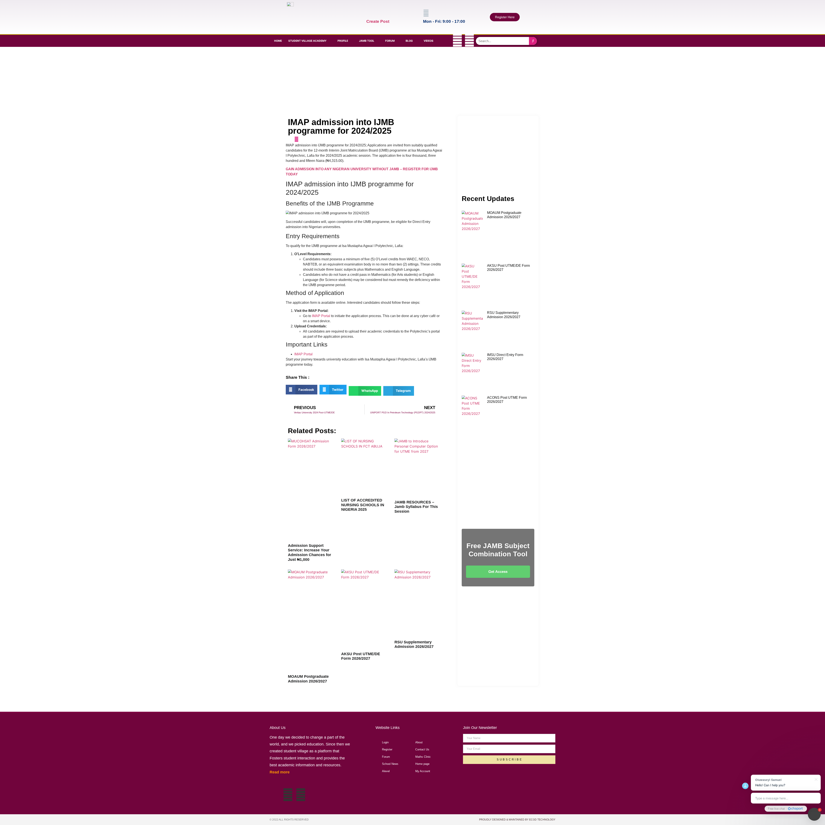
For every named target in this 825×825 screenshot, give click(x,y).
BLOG (409, 40)
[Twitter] (457, 40)
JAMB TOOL (366, 40)
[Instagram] (469, 40)
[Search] (533, 41)
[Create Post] (369, 13)
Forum (390, 40)
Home (278, 40)
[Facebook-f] (445, 40)
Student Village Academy (307, 40)
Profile (343, 40)
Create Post (377, 21)
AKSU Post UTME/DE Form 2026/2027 (360, 656)
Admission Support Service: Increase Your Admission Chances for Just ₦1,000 (309, 552)
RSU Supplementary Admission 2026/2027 (414, 644)
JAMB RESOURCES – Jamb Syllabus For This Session (416, 507)
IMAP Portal (321, 316)
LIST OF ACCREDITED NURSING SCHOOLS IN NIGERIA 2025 (362, 505)
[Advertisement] (412, 81)
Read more (280, 772)
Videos (428, 40)
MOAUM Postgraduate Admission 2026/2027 (308, 678)
